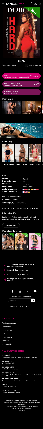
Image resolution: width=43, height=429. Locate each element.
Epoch (15, 406)
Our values (6, 327)
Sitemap (5, 341)
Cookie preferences (31, 400)
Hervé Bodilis (27, 187)
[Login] (35, 3)
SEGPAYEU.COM (30, 406)
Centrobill (21, 406)
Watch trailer (11, 65)
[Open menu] (3, 2)
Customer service (9, 323)
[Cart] (39, 3)
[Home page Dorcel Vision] (15, 3)
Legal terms (7, 330)
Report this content (10, 199)
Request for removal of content (15, 400)
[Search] (31, 3)
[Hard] (21, 32)
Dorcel (25, 179)
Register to (21, 296)
